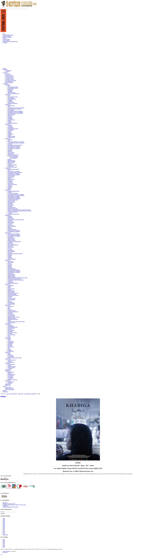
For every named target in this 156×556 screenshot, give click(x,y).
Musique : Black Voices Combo (9, 503)
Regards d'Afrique (13, 393)
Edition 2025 (5, 505)
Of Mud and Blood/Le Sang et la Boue (10, 506)
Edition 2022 (20, 393)
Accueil (7, 393)
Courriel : (2, 511)
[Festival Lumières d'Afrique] (18, 7)
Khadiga (3, 396)
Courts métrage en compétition (30, 393)
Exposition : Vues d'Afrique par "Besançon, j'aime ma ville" (14, 504)
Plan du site (5, 552)
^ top (1, 554)
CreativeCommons (6, 551)
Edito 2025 (5, 502)
